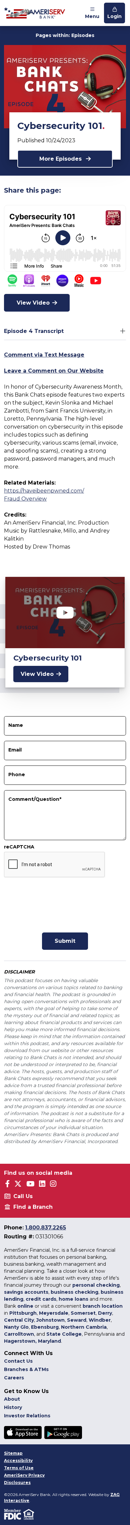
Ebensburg (45, 1327)
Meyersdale (53, 1313)
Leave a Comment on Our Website (54, 371)
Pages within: (65, 35)
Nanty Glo (16, 1327)
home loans (73, 1299)
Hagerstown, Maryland (32, 1341)
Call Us (23, 1196)
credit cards (41, 1299)
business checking (74, 1292)
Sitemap (13, 1453)
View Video (33, 303)
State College (64, 1334)
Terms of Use (19, 1467)
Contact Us (18, 1361)
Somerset (83, 1313)
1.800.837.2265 (45, 1227)
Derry (105, 1313)
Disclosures (17, 1482)
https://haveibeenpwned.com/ (44, 491)
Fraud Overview (25, 499)
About (12, 1399)
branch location (103, 1306)
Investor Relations (27, 1416)
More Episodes (61, 159)
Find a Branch (33, 1207)
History (13, 1407)
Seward (76, 1320)
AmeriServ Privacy (24, 1475)
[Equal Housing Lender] (29, 1513)
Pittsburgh (23, 1313)
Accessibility (18, 1460)
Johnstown (50, 1320)
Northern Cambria (84, 1327)
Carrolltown (19, 1334)
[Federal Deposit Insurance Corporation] (13, 1513)
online (25, 1306)
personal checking (96, 1285)
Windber (100, 1320)
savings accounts (26, 1292)
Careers (14, 1378)
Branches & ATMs (26, 1369)
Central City (19, 1320)
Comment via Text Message (44, 355)
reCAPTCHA (19, 847)
